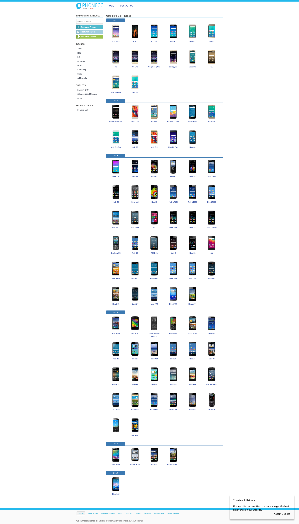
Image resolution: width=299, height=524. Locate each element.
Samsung (81, 70)
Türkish (129, 513)
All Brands (82, 78)
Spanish (147, 513)
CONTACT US (126, 6)
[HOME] (89, 6)
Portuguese (159, 513)
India (120, 513)
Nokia (80, 65)
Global (80, 513)
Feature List (82, 110)
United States (92, 513)
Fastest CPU (83, 90)
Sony (79, 74)
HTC (79, 53)
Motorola (81, 61)
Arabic (138, 513)
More (79, 98)
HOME (111, 6)
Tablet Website (173, 513)
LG (78, 57)
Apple (80, 49)
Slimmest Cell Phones (87, 94)
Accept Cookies (282, 514)
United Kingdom (108, 513)
